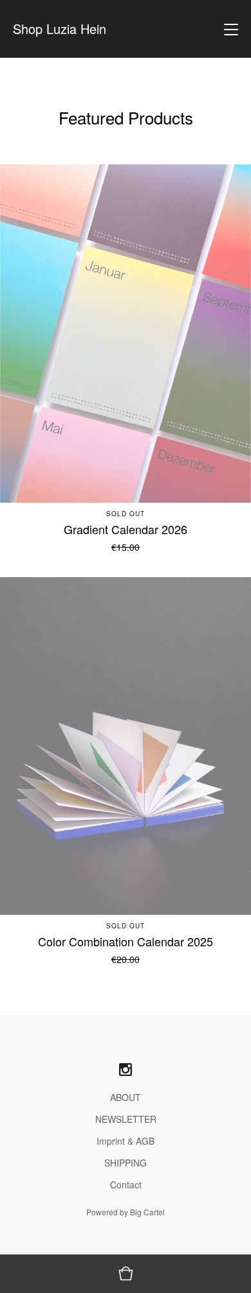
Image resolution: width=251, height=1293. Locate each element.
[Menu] (231, 29)
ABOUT (125, 1097)
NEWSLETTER (125, 1119)
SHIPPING (125, 1162)
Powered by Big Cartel (125, 1211)
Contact (126, 1184)
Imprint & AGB (125, 1140)
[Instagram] (125, 1070)
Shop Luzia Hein (59, 29)
